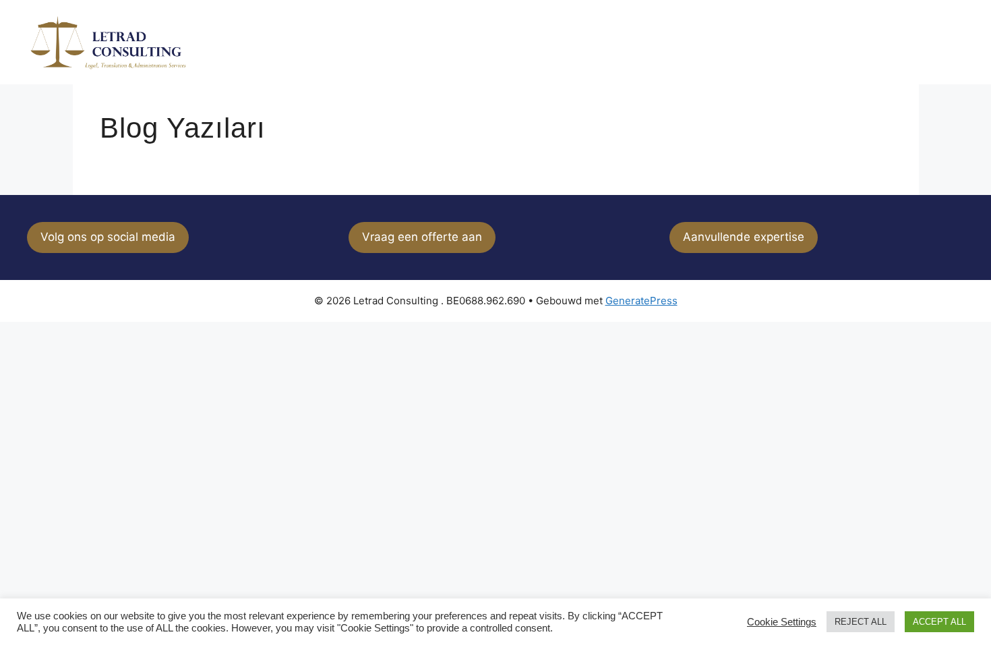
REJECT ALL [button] (861, 622)
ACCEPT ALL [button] (939, 622)
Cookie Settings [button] (781, 622)
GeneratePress (641, 300)
